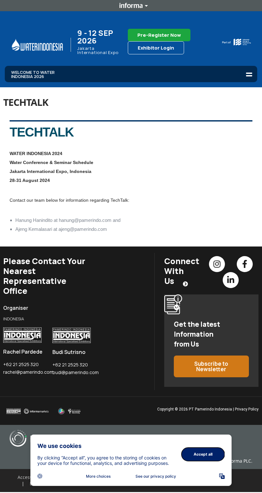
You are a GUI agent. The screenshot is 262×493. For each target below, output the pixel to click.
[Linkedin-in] (231, 280)
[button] (249, 74)
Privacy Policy (246, 409)
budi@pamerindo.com (75, 372)
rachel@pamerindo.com (28, 372)
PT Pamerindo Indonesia (210, 409)
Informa (131, 5)
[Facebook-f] (245, 264)
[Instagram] (217, 264)
